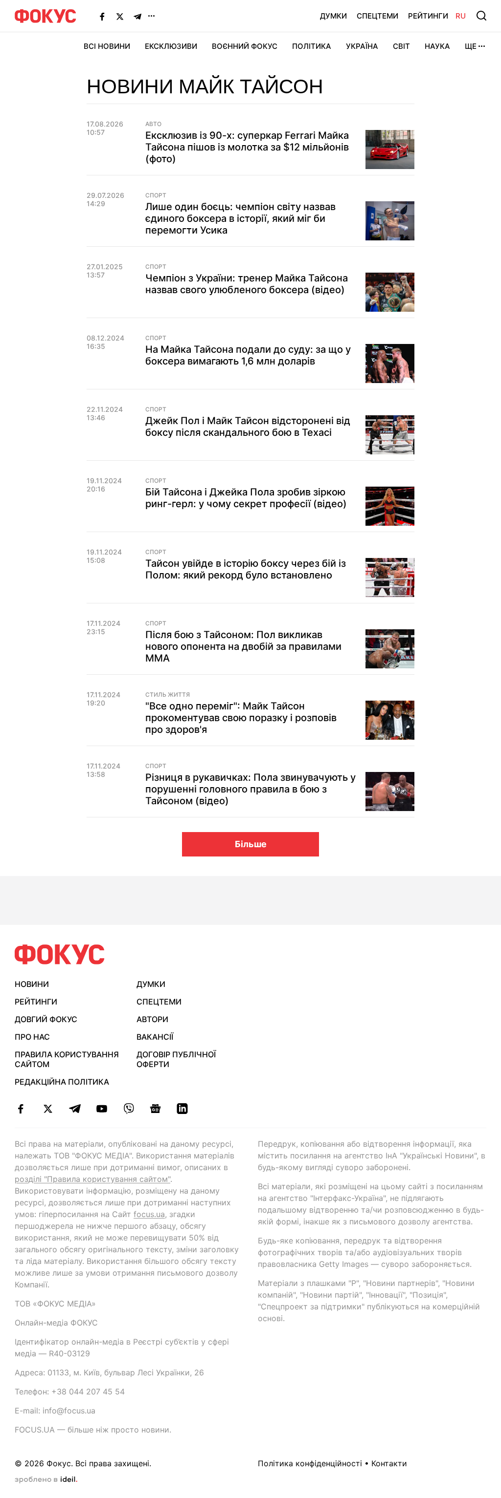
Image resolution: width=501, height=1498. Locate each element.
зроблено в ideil (46, 1480)
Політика (311, 46)
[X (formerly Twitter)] (120, 16)
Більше (251, 844)
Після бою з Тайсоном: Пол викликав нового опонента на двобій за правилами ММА (243, 646)
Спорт (155, 195)
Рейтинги (428, 16)
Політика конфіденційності (310, 1463)
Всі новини (107, 46)
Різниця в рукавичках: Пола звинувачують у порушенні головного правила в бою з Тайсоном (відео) (250, 789)
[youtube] (102, 1108)
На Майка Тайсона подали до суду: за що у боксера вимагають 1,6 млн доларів (248, 355)
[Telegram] (137, 16)
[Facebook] (102, 16)
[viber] (128, 1108)
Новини (32, 984)
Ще (471, 46)
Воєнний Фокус (244, 46)
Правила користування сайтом (67, 1059)
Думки (333, 16)
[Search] (481, 15)
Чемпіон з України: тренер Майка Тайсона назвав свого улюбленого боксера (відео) (246, 284)
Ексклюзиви (171, 46)
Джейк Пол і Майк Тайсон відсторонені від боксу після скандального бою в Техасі (247, 426)
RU (460, 16)
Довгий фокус (46, 1019)
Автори (152, 1019)
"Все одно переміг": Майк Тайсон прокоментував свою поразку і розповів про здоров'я (241, 717)
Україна (362, 46)
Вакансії (155, 1037)
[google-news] (155, 1108)
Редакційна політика (62, 1082)
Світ (401, 46)
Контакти (389, 1463)
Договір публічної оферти (176, 1059)
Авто (153, 124)
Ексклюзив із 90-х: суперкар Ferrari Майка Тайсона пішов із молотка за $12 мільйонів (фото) (247, 147)
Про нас (32, 1037)
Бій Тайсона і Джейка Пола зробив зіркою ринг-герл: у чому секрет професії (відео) (246, 498)
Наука (437, 46)
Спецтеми (377, 16)
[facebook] (21, 1108)
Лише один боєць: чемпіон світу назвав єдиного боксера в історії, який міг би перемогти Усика (240, 218)
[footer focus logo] (60, 954)
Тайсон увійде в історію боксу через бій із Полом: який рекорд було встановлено (245, 569)
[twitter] (48, 1108)
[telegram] (75, 1108)
